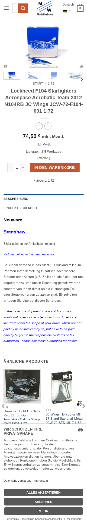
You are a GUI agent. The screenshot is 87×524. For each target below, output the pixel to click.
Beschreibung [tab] (15, 199)
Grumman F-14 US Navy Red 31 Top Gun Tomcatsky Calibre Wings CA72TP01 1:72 (21, 417)
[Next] (76, 47)
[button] (6, 8)
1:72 (51, 83)
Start (38, 83)
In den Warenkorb (54, 168)
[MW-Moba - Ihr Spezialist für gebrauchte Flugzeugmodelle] (45, 8)
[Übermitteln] (23, 7)
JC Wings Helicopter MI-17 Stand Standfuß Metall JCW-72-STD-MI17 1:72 (64, 418)
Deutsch (68, 4)
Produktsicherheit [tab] (20, 208)
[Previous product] (48, 126)
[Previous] (11, 47)
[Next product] (39, 126)
